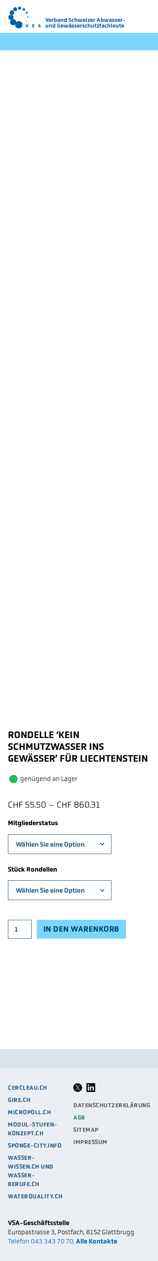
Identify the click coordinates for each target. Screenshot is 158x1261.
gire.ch (19, 1100)
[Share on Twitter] (77, 1090)
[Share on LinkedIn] (90, 1090)
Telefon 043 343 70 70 (40, 1241)
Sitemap (86, 1130)
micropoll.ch (29, 1112)
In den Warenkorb (81, 929)
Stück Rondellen (32, 869)
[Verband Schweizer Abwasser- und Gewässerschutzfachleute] (24, 17)
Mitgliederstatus (33, 823)
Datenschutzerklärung (111, 1105)
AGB (79, 1117)
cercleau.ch (27, 1087)
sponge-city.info (34, 1145)
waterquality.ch (35, 1196)
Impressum (90, 1142)
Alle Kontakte (96, 1241)
